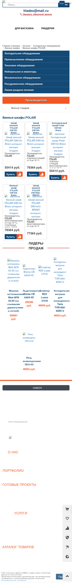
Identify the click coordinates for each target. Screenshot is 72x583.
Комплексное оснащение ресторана (21, 517)
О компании (13, 456)
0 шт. (62, 3)
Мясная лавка (19, 492)
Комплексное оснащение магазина (20, 521)
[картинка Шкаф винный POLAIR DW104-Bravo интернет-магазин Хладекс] (36, 142)
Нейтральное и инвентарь (21, 71)
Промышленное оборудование (24, 59)
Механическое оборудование (23, 77)
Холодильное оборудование (22, 53)
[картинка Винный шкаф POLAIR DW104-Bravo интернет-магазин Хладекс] (14, 205)
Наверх (37, 387)
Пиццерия (19, 500)
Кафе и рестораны (13, 478)
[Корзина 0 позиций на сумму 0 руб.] (67, 509)
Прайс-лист (13, 460)
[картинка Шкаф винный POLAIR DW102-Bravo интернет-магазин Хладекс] (14, 142)
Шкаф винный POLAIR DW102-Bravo (14, 127)
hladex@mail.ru (11, 405)
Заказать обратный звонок (20, 399)
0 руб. (68, 3)
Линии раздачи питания (19, 90)
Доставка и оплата (20, 532)
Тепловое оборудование (20, 65)
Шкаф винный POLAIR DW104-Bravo (36, 127)
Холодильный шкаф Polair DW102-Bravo (59, 127)
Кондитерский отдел (19, 496)
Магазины (13, 475)
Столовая (19, 507)
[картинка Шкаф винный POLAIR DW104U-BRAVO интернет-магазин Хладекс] (36, 206)
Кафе (19, 503)
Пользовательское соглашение (21, 525)
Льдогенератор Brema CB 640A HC (29, 294)
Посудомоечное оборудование (24, 84)
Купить (11, 174)
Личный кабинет (21, 539)
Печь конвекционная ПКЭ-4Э (29, 361)
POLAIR (8, 155)
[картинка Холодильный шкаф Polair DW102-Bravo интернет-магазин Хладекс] (58, 144)
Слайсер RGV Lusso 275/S (45, 295)
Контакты (13, 464)
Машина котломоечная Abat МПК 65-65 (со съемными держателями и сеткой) (13, 300)
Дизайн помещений (20, 528)
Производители (36, 100)
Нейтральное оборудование (18, 562)
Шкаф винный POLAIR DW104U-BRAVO (36, 190)
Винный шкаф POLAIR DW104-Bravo (14, 190)
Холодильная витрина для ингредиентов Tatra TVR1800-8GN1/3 (60, 300)
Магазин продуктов (19, 489)
